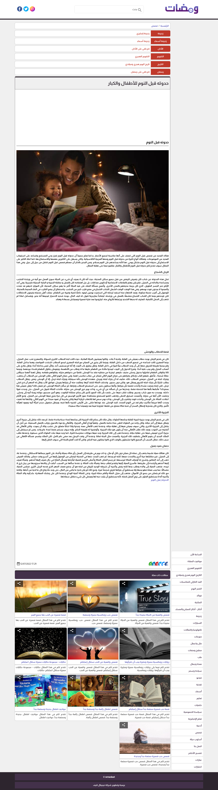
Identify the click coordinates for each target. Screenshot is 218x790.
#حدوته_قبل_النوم (160, 480)
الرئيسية (164, 26)
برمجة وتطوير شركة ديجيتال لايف (109, 785)
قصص (154, 26)
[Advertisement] (92, 116)
